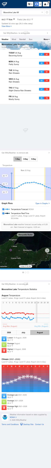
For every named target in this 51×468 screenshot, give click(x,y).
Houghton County (27, 47)
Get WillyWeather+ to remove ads (16, 33)
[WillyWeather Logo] (6, 4)
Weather (5, 39)
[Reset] (42, 12)
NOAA (12, 458)
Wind (14, 39)
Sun (30, 39)
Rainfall (22, 39)
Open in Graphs (41, 244)
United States (7, 47)
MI (17, 47)
